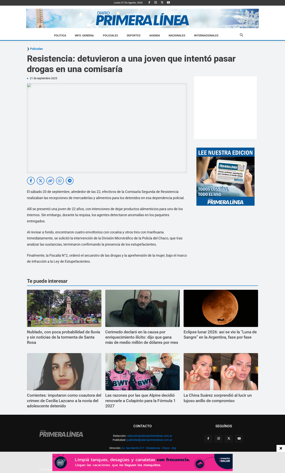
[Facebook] (149, 2)
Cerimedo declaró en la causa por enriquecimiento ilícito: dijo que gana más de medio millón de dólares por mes (141, 337)
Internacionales (206, 35)
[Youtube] (168, 2)
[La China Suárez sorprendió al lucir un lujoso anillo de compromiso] (221, 371)
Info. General (84, 35)
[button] (241, 35)
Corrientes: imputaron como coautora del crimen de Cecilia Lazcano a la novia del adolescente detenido (64, 400)
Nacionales (177, 35)
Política (60, 35)
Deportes (134, 35)
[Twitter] (162, 2)
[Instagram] (156, 2)
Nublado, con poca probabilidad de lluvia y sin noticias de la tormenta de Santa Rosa (63, 337)
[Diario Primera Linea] (142, 18)
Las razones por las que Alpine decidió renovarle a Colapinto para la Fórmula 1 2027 (140, 400)
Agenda (154, 35)
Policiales (110, 35)
